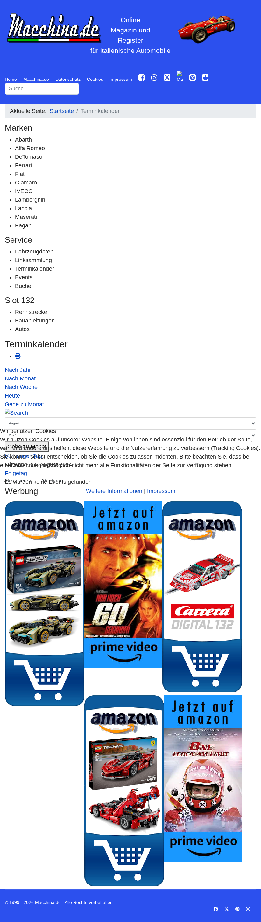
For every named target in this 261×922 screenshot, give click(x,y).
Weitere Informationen (114, 491)
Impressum (161, 491)
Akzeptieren (17, 480)
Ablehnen (52, 480)
